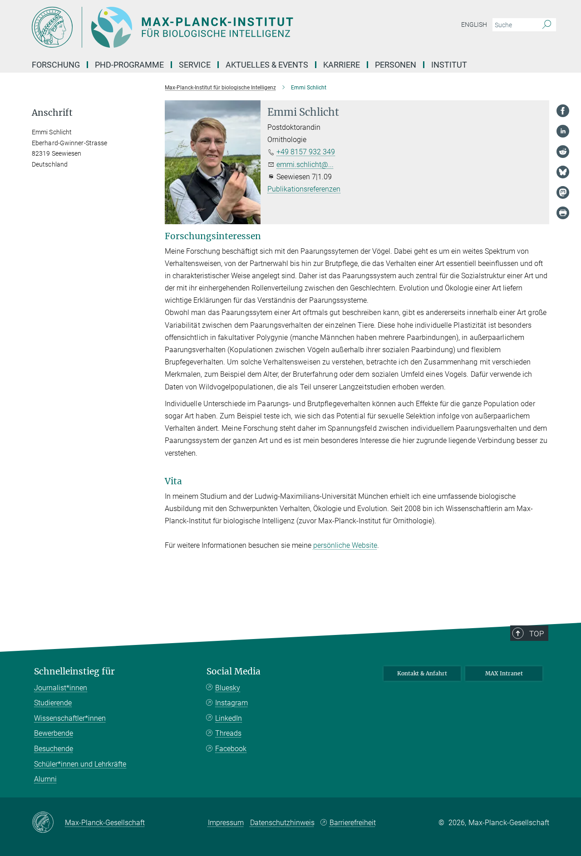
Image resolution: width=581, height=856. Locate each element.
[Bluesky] (563, 172)
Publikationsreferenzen (303, 189)
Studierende (53, 703)
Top (536, 633)
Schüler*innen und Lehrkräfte (80, 764)
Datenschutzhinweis (282, 822)
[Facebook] (563, 111)
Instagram (231, 703)
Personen (395, 64)
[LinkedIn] (563, 131)
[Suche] (546, 25)
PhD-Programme (129, 64)
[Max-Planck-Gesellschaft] (48, 823)
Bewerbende (53, 733)
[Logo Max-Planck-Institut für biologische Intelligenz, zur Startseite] (202, 27)
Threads (228, 733)
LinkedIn (228, 718)
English (474, 24)
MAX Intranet (504, 673)
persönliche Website (345, 545)
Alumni (45, 779)
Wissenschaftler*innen (70, 718)
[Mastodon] (563, 192)
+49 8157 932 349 (305, 152)
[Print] (563, 213)
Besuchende (53, 748)
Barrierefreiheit (353, 822)
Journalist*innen (60, 688)
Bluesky (227, 688)
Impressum (226, 822)
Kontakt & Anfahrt (422, 673)
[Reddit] (563, 151)
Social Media (234, 671)
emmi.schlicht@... (305, 164)
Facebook (230, 748)
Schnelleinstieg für (74, 671)
